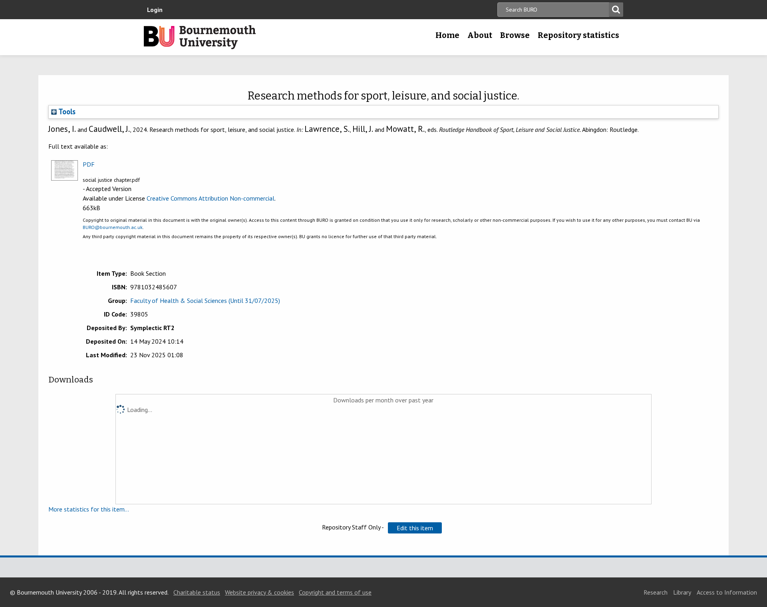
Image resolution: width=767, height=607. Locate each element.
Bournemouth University (200, 37)
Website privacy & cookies (259, 592)
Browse (515, 35)
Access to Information (727, 592)
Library (682, 592)
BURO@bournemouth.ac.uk (113, 227)
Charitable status (196, 592)
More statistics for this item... (88, 509)
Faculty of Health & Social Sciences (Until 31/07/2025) (205, 300)
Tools (66, 111)
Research (656, 592)
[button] (415, 527)
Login (155, 10)
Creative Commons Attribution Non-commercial (210, 198)
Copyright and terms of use (335, 592)
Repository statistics (578, 35)
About (479, 35)
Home (447, 35)
